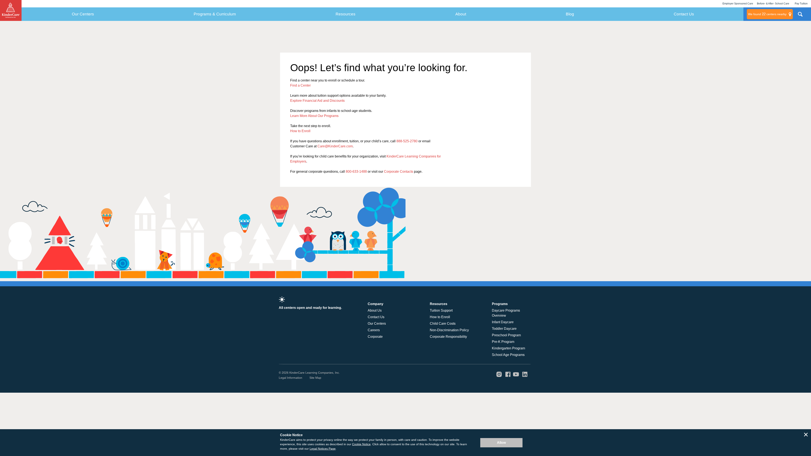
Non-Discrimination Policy (449, 330)
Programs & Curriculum (215, 14)
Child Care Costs (443, 323)
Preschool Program (506, 335)
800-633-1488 (356, 171)
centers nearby (767, 14)
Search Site (800, 16)
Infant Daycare (503, 322)
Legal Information (290, 377)
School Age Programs (508, 355)
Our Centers (83, 14)
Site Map (315, 377)
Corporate (375, 336)
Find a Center (300, 85)
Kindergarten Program (508, 348)
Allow (501, 442)
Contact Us (684, 14)
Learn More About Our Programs (314, 116)
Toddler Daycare (504, 328)
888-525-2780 (407, 141)
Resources (345, 14)
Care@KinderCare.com (335, 146)
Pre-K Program (503, 341)
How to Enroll (300, 131)
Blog (570, 14)
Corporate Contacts (398, 171)
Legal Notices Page (323, 448)
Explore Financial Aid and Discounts (317, 100)
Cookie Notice (361, 444)
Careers (374, 330)
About (460, 14)
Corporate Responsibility (448, 336)
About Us (375, 310)
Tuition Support (441, 310)
